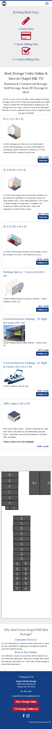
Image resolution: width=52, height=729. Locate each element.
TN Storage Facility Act (26, 709)
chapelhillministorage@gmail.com (26, 696)
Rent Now (43, 160)
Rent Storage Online (26, 702)
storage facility (15, 99)
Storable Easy (43, 722)
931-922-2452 (26, 691)
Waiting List (42, 263)
